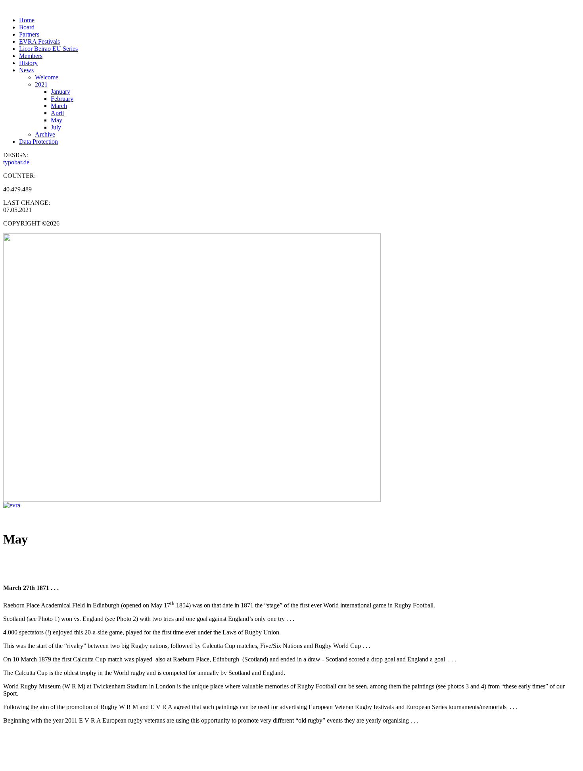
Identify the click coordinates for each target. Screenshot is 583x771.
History (28, 63)
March (59, 105)
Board (27, 27)
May (56, 120)
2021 (41, 84)
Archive (45, 134)
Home (27, 20)
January (60, 91)
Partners (29, 34)
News (26, 70)
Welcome (46, 77)
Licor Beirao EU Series (48, 48)
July (56, 127)
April (57, 113)
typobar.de (16, 162)
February (62, 98)
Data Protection (38, 141)
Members (30, 55)
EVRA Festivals (39, 41)
